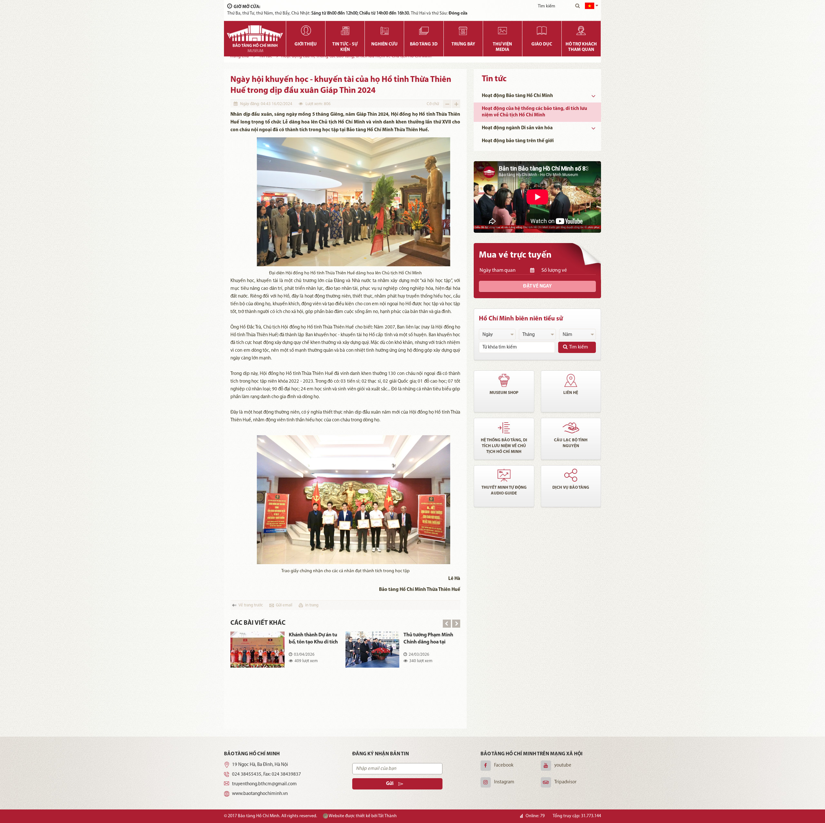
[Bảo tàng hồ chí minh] (255, 38)
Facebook (503, 765)
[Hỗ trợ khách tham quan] (581, 30)
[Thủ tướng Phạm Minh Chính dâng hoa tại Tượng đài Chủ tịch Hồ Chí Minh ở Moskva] (372, 650)
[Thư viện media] (502, 30)
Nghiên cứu (384, 44)
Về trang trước (250, 605)
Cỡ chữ (433, 104)
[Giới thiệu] (305, 30)
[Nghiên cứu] (384, 30)
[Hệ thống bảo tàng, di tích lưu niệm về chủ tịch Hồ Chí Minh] (504, 427)
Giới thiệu (306, 44)
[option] (345, 654)
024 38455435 (246, 774)
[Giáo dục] (541, 30)
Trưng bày (463, 44)
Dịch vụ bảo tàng (570, 487)
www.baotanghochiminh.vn (260, 793)
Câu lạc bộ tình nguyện (570, 443)
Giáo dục (541, 44)
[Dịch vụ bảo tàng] (571, 475)
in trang (311, 605)
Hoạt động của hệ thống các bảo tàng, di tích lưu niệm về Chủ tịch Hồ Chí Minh (534, 112)
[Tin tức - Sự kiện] (344, 30)
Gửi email (284, 605)
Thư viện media (502, 47)
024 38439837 (286, 774)
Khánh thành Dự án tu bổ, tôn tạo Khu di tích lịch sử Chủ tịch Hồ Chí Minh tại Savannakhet (313, 639)
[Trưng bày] (463, 30)
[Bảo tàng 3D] (423, 30)
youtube (562, 765)
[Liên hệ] (571, 380)
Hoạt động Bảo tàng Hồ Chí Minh (517, 95)
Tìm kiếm (578, 347)
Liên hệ (570, 393)
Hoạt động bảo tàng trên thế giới (518, 141)
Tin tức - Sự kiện (345, 47)
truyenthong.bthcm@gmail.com (264, 784)
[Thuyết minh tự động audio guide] (504, 475)
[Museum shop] (504, 380)
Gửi (389, 783)
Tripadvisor (565, 782)
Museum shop (504, 393)
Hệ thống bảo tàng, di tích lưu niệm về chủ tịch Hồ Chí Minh (504, 446)
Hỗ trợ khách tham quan (581, 47)
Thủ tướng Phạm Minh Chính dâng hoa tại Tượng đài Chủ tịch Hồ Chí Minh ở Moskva (428, 639)
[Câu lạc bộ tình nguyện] (571, 427)
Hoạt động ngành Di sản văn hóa (517, 128)
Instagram (504, 782)
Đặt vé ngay (537, 286)
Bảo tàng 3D (424, 44)
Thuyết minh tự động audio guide (504, 490)
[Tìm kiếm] (577, 6)
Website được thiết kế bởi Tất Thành (362, 816)
